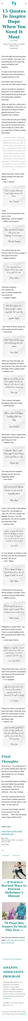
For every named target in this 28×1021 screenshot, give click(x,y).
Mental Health (14, 48)
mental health (5, 855)
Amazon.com (7, 998)
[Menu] (2, 3)
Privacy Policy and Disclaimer (12, 959)
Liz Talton (15, 40)
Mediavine (23, 1014)
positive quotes (16, 855)
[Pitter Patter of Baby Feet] (14, 3)
